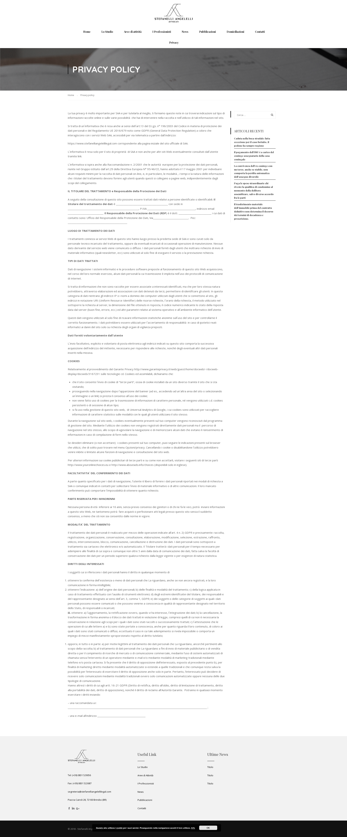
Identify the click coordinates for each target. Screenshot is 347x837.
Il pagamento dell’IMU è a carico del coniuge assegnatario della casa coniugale (254, 156)
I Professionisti (146, 783)
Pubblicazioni (145, 800)
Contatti (142, 808)
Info (193, 828)
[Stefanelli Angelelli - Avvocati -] (173, 13)
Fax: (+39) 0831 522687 (79, 783)
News (141, 791)
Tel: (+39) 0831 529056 (79, 775)
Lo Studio (143, 767)
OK (208, 827)
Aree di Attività (145, 775)
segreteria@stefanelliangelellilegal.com (89, 791)
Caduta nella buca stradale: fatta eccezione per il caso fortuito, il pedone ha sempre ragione (252, 142)
